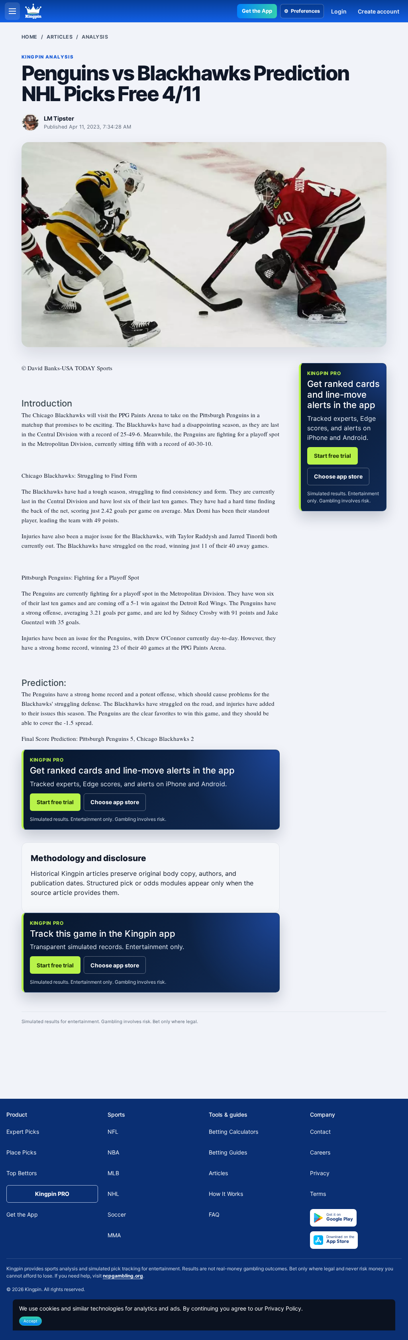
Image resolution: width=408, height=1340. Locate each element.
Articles (60, 37)
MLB (113, 1173)
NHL (113, 1193)
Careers (320, 1152)
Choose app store (114, 802)
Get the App (257, 11)
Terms (318, 1193)
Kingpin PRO (52, 1193)
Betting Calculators (233, 1131)
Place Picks (21, 1152)
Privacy (320, 1173)
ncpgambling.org (123, 1276)
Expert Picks (22, 1131)
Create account (378, 11)
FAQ (214, 1214)
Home (29, 37)
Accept (30, 1321)
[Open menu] (12, 11)
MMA (114, 1235)
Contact (320, 1131)
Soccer (117, 1214)
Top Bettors (21, 1173)
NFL (113, 1131)
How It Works (226, 1193)
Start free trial (55, 802)
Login (339, 11)
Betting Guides (228, 1152)
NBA (113, 1152)
